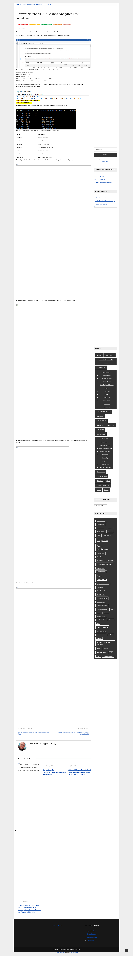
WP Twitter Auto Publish (60, 952)
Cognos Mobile (110, 425)
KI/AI (108, 481)
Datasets (107, 394)
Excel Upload (106, 400)
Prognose (106, 648)
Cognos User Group (102, 476)
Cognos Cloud (100, 416)
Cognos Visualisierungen (102, 605)
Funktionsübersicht (101, 619)
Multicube (99, 638)
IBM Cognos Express (101, 631)
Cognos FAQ (100, 425)
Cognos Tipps (58, 24)
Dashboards (68, 24)
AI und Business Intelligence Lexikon (105, 197)
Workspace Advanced (105, 467)
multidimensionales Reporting (103, 643)
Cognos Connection (105, 445)
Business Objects (100, 531)
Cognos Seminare (99, 176)
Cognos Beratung (91, 934)
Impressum (59, 925)
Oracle (98, 648)
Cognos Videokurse (100, 179)
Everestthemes (77, 949)
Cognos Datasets (100, 568)
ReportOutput (101, 652)
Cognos (98, 535)
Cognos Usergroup (101, 602)
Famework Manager (101, 616)
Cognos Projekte (100, 594)
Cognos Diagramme (101, 571)
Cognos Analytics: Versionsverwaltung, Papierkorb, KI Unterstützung (54, 772)
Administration (23, 24)
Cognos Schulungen (92, 937)
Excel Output (106, 612)
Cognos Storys (107, 381)
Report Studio (105, 464)
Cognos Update (101, 472)
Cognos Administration (103, 547)
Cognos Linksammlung (101, 204)
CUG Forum (100, 481)
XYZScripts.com (74, 952)
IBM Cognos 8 (102, 627)
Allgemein (99, 355)
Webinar (106, 490)
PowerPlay (105, 458)
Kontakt (53, 925)
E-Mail (98, 612)
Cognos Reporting (47, 24)
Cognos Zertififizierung (102, 609)
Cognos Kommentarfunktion (103, 584)
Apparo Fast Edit (109, 355)
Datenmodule (107, 397)
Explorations (107, 404)
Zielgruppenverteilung (108, 656)
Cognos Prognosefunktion (102, 590)
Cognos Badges (100, 556)
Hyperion (111, 619)
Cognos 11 (102, 540)
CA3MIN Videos (101, 367)
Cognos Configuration (104, 564)
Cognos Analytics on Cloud (104, 411)
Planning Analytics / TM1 (103, 485)
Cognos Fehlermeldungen (105, 448)
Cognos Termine (101, 434)
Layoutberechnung (101, 634)
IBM (98, 623)
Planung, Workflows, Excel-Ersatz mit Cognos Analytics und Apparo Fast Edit (73, 733)
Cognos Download (102, 578)
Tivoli (98, 656)
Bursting (110, 527)
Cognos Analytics (35, 24)
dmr (112, 609)
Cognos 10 (107, 535)
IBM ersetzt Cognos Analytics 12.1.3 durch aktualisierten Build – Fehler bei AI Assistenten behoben (79, 772)
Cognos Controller (101, 420)
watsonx (99, 490)
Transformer (107, 407)
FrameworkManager (105, 451)
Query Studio (105, 461)
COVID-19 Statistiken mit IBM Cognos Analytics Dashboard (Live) (33, 733)
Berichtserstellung (100, 527)
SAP (111, 652)
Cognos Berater (100, 560)
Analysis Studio (105, 442)
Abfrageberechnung (101, 521)
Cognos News (100, 429)
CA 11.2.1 (110, 531)
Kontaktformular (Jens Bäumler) (103, 182)
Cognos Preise (100, 587)
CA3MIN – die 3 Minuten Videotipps (105, 201)
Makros (110, 634)
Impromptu (105, 454)
